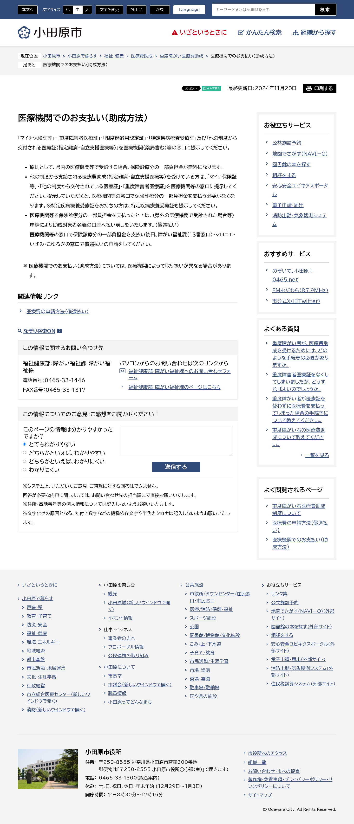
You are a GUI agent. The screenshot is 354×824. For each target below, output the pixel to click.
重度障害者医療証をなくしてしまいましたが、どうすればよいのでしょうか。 (300, 381)
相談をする (284, 175)
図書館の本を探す (291, 164)
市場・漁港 (200, 670)
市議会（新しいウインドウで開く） (140, 684)
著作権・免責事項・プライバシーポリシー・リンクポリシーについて (290, 782)
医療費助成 (142, 56)
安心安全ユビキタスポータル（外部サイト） (303, 647)
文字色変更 (109, 10)
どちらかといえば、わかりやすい (67, 453)
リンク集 (279, 594)
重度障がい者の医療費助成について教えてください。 (298, 437)
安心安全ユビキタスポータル (300, 190)
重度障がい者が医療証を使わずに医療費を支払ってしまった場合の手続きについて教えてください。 (300, 409)
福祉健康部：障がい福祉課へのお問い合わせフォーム (180, 374)
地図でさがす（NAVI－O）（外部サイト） (302, 614)
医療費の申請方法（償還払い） (57, 311)
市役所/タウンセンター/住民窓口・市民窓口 (220, 597)
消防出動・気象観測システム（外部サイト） (302, 671)
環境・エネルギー (43, 642)
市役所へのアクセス (267, 753)
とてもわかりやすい (52, 444)
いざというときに (39, 585)
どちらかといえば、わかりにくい (67, 461)
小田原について (119, 667)
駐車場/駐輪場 (204, 687)
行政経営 (36, 685)
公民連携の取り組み (128, 655)
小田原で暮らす (82, 56)
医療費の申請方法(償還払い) (300, 526)
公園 (194, 626)
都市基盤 (36, 659)
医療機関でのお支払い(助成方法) (300, 543)
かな (157, 10)
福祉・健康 (114, 56)
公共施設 (194, 585)
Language (189, 10)
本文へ (27, 10)
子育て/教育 (202, 652)
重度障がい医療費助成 (181, 56)
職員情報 (117, 693)
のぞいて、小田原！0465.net (293, 275)
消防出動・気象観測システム (299, 219)
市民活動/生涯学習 (209, 661)
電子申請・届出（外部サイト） (298, 659)
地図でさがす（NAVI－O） (300, 153)
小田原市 (50, 32)
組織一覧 (257, 762)
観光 (112, 594)
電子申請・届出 (288, 205)
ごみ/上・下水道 (205, 644)
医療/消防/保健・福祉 (211, 609)
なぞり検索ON (39, 330)
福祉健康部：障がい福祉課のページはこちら (175, 387)
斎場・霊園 (200, 679)
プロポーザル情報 (126, 647)
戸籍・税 (35, 607)
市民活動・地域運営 (46, 668)
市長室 (115, 676)
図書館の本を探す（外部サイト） (301, 626)
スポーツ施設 (203, 618)
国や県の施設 (203, 696)
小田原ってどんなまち (130, 702)
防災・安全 (37, 625)
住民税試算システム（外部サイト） (303, 684)
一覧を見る (317, 455)
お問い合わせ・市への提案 (274, 771)
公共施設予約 (286, 142)
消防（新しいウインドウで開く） (56, 710)
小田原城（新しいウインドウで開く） (139, 606)
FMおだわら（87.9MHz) (300, 290)
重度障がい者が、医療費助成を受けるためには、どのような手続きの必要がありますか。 (300, 354)
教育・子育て (39, 616)
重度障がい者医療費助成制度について (298, 509)
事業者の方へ (121, 638)
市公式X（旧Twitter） (296, 301)
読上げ (136, 10)
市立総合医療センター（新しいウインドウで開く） (58, 697)
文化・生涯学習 (41, 677)
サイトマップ (260, 795)
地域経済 (36, 651)
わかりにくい (44, 470)
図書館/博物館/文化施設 (215, 635)
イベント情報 (120, 618)
